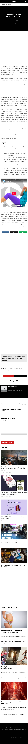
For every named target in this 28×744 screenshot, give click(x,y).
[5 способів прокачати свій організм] (14, 691)
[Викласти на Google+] (13, 380)
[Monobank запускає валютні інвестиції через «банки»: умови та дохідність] (14, 483)
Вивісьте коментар (7, 442)
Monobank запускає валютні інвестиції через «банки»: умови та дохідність (14, 493)
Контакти (20, 737)
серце (20, 368)
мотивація (11, 368)
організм (16, 368)
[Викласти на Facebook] (7, 380)
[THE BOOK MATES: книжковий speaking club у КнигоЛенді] (14, 507)
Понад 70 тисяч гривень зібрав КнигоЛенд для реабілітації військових (13, 541)
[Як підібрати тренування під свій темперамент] (14, 656)
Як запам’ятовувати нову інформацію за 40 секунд (15, 403)
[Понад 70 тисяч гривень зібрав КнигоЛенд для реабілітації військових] (14, 531)
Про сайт (7, 737)
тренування (4, 370)
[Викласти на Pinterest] (17, 380)
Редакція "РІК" (12, 386)
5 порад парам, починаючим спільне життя (11, 410)
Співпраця (14, 737)
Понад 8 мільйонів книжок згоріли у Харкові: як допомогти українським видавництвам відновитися (14, 468)
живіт (6, 368)
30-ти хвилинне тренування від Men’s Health (14, 678)
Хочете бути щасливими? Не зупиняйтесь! (13, 672)
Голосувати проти (21, 376)
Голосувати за (9, 376)
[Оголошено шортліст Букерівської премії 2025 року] (14, 555)
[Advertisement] (14, 48)
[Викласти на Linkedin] (20, 380)
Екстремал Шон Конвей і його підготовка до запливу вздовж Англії (13, 708)
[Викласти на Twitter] (10, 380)
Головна (3, 4)
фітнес (9, 370)
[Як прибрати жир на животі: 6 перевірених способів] (14, 619)
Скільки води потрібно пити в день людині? (13, 636)
